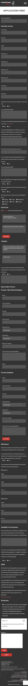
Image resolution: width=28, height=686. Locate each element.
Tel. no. (2, 490)
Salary (3, 364)
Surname (3, 37)
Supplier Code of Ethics (15, 676)
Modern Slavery (24, 676)
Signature (3, 632)
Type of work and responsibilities (10, 351)
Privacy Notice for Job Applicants (21, 673)
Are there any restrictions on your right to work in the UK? (14, 103)
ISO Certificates (24, 674)
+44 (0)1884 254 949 (5, 663)
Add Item (6, 236)
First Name (4, 29)
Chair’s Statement (15, 680)
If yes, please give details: (7, 109)
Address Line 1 (5, 69)
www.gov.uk (9, 123)
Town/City (4, 85)
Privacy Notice (24, 671)
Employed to (5, 335)
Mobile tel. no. (4, 61)
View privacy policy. (6, 597)
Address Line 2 (4, 77)
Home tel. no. (4, 53)
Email (2, 45)
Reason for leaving (6, 343)
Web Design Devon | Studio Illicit (14, 684)
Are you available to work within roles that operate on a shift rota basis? (13, 180)
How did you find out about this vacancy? (11, 149)
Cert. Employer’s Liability (22, 677)
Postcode (3, 93)
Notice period (5, 319)
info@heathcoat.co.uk (5, 664)
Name (3, 295)
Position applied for (6, 18)
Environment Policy (16, 674)
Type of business (6, 303)
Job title (4, 311)
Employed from (6, 327)
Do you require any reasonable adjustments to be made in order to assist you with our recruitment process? (13, 159)
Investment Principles (23, 681)
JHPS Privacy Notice (23, 680)
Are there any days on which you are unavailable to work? (13, 196)
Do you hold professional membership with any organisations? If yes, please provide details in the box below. (13, 270)
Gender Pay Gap (14, 677)
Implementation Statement (13, 681)
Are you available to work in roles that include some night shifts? (13, 188)
